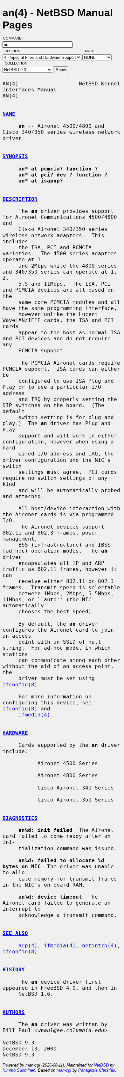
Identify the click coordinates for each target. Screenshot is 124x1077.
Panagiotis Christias (96, 1070)
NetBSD (101, 1065)
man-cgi (64, 1070)
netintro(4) (99, 946)
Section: (14, 51)
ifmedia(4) (34, 715)
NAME (9, 114)
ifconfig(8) (20, 685)
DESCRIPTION (20, 199)
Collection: (16, 63)
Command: (14, 38)
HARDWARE (15, 733)
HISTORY (14, 970)
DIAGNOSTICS (20, 818)
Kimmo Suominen (19, 1070)
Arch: (93, 51)
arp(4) (28, 946)
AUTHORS (14, 1012)
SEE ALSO (15, 933)
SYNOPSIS (15, 156)
